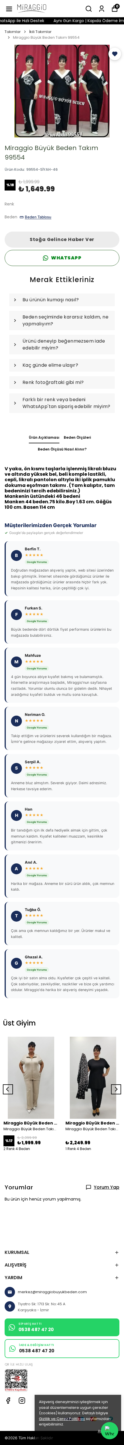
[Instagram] (21, 1400)
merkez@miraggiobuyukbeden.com (52, 1292)
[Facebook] (8, 1400)
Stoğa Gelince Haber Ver (62, 239)
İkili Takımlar (40, 31)
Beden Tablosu (38, 217)
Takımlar (13, 31)
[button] (114, 54)
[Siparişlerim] (101, 8)
